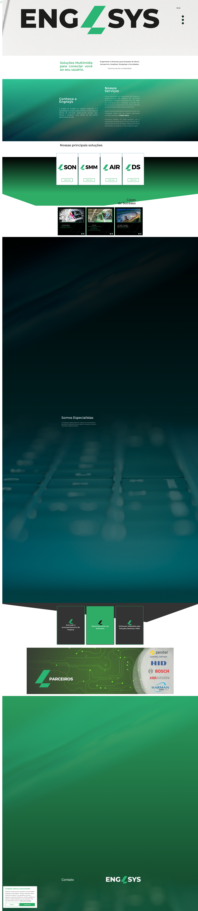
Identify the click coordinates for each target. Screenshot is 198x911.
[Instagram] (183, 16)
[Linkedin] (183, 23)
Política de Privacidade (25, 900)
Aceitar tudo (27, 904)
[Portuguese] (180, 8)
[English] (177, 8)
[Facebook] (183, 20)
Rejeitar (12, 904)
